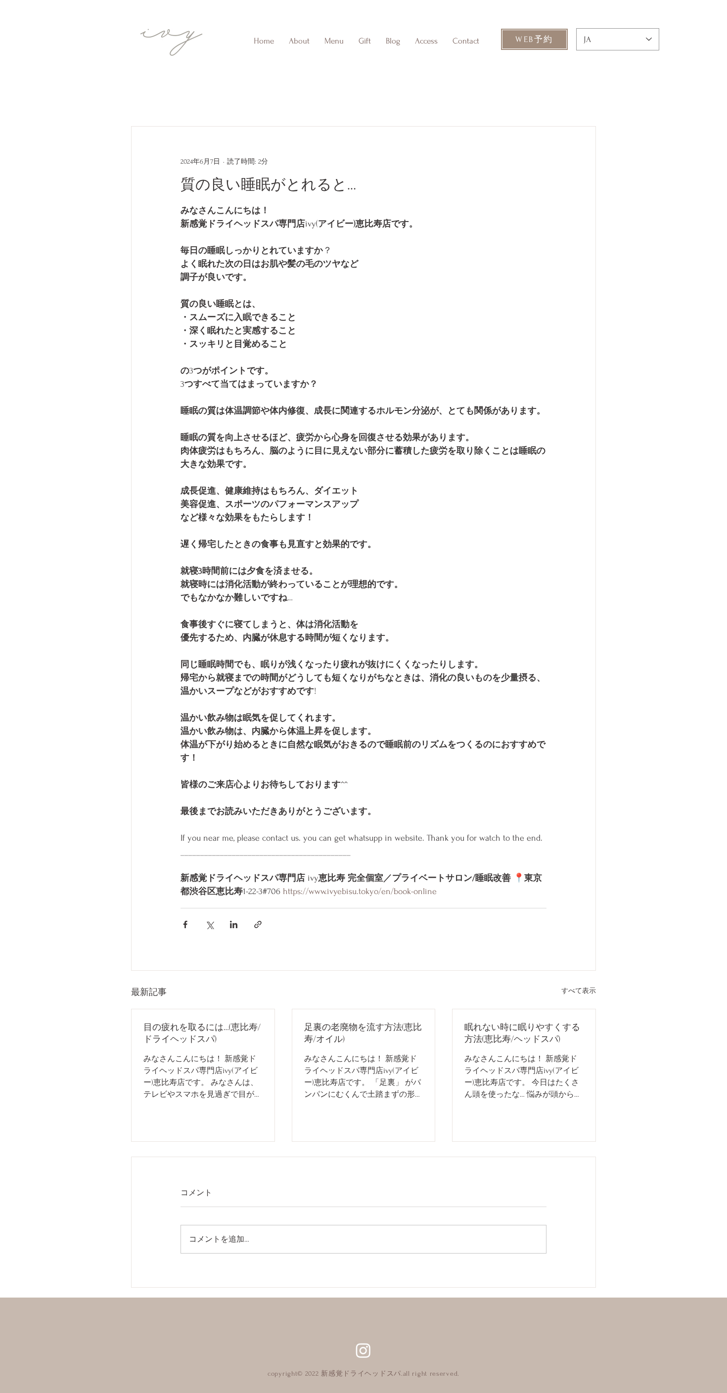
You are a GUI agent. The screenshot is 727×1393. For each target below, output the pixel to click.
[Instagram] (363, 1350)
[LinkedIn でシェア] (233, 924)
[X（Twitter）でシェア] (209, 924)
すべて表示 (578, 990)
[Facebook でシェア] (185, 924)
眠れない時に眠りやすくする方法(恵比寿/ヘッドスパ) (522, 1033)
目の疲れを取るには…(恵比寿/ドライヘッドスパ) (202, 1033)
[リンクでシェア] (258, 924)
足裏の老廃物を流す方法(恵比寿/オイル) (363, 1033)
